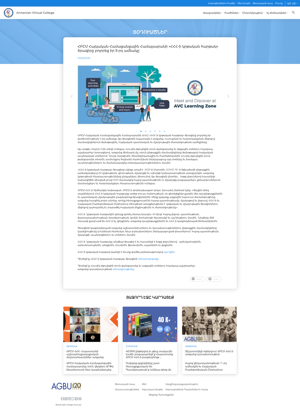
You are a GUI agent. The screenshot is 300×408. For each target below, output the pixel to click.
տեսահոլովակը (148, 258)
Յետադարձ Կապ (263, 3)
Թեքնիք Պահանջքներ (161, 394)
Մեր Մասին (243, 3)
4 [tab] (156, 132)
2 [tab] (146, 132)
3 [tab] (151, 132)
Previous (72, 97)
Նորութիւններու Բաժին (221, 3)
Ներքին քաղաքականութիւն (181, 384)
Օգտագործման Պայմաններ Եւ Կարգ (186, 389)
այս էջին (169, 251)
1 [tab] (141, 132)
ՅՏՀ (144, 384)
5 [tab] (160, 132)
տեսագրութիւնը (123, 269)
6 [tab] (165, 132)
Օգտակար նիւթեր (152, 389)
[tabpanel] (150, 94)
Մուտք (279, 3)
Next (228, 97)
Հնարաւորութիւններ (127, 389)
